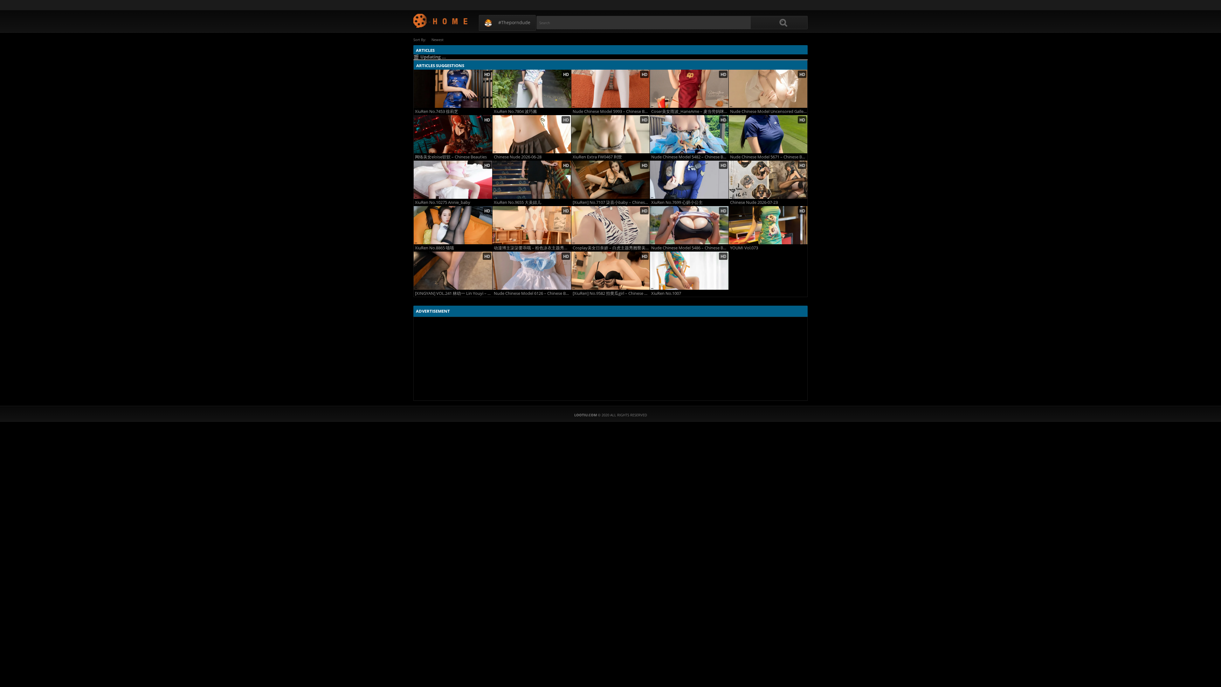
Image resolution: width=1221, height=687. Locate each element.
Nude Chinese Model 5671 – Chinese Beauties (768, 157)
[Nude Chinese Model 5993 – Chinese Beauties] (610, 89)
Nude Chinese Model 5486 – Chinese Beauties (689, 248)
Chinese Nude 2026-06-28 (518, 157)
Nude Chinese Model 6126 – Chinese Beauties (532, 293)
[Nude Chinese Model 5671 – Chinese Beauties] (768, 134)
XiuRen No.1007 (666, 293)
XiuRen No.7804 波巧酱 (515, 111)
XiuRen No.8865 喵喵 (434, 248)
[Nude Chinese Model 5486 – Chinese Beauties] (689, 225)
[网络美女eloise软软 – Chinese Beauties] (453, 134)
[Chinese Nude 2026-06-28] (532, 134)
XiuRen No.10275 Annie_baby (442, 202)
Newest (437, 39)
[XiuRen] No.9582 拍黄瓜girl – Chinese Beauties (611, 293)
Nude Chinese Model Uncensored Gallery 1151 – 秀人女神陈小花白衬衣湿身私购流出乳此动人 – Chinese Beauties (768, 111)
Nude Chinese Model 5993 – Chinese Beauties (611, 111)
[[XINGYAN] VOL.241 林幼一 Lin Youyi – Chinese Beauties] (453, 271)
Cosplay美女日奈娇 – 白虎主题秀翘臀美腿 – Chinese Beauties (611, 248)
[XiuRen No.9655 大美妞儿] (532, 180)
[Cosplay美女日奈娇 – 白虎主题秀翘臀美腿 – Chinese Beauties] (610, 225)
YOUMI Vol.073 (744, 248)
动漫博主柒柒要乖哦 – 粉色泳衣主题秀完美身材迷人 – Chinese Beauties (532, 248)
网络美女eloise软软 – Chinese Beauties (451, 157)
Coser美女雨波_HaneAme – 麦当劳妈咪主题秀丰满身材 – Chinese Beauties (689, 111)
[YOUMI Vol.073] (768, 225)
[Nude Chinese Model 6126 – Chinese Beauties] (532, 271)
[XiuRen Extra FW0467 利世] (610, 134)
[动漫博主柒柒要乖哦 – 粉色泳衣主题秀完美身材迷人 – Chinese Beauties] (532, 225)
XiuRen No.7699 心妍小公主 (677, 202)
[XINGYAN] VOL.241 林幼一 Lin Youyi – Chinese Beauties (453, 293)
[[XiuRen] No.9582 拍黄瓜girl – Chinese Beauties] (610, 271)
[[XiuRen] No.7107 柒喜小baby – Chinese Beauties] (610, 180)
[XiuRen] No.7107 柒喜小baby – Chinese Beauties (611, 202)
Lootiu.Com (440, 20)
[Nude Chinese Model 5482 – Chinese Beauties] (689, 134)
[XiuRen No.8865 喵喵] (453, 225)
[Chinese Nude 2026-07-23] (768, 180)
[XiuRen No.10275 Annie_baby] (453, 180)
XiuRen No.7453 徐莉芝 (436, 111)
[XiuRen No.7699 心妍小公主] (689, 180)
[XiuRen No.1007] (689, 271)
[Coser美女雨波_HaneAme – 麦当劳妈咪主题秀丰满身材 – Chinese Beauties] (689, 89)
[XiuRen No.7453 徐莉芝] (453, 89)
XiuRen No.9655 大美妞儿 (517, 202)
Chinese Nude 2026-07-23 (754, 202)
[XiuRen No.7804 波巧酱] (532, 89)
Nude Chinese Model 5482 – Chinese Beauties (689, 157)
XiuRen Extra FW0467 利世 (597, 157)
